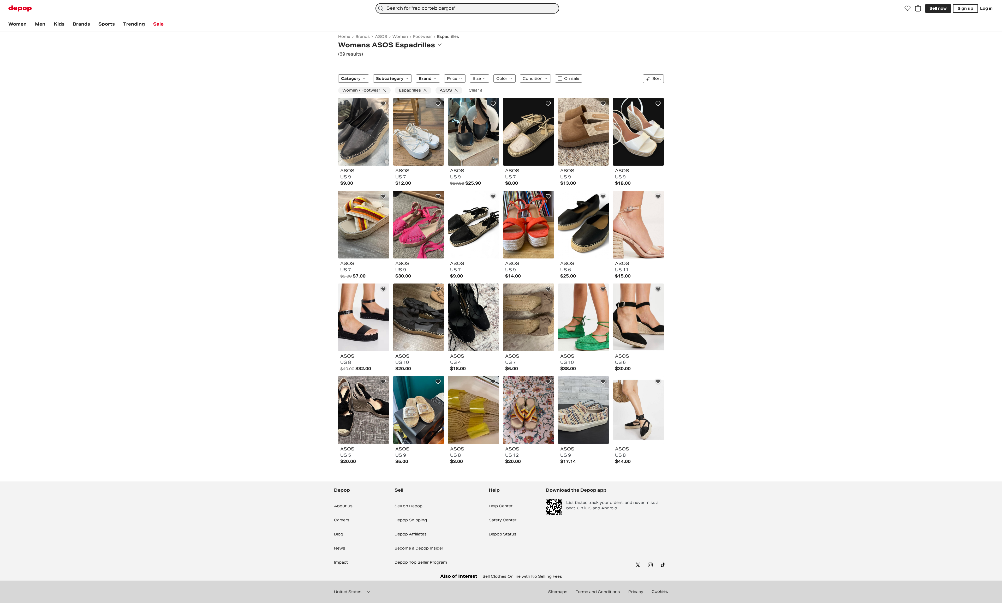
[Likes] (907, 8)
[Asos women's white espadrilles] (418, 132)
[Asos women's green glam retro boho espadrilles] (583, 317)
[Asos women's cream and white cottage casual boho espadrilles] (418, 410)
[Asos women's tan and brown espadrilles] (583, 132)
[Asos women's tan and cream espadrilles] (638, 224)
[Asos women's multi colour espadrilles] (363, 224)
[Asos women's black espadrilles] (363, 132)
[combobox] (467, 8)
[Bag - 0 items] (918, 8)
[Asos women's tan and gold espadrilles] (528, 132)
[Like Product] (383, 103)
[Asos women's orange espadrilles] (528, 224)
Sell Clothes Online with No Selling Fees (522, 576)
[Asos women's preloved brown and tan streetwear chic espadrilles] (583, 410)
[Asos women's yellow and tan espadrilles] (473, 410)
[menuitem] (17, 24)
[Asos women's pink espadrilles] (418, 224)
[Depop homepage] (20, 8)
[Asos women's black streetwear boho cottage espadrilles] (583, 224)
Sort (656, 78)
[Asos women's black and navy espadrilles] (418, 317)
